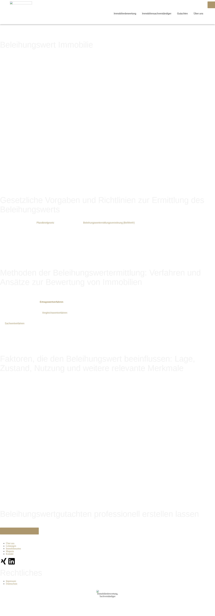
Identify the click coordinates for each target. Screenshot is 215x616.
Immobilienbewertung (125, 13)
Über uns (198, 13)
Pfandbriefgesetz (45, 222)
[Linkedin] (11, 561)
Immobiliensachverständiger (156, 13)
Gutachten (182, 13)
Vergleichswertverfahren (54, 313)
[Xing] (3, 561)
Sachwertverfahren (14, 323)
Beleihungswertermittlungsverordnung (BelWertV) (109, 222)
